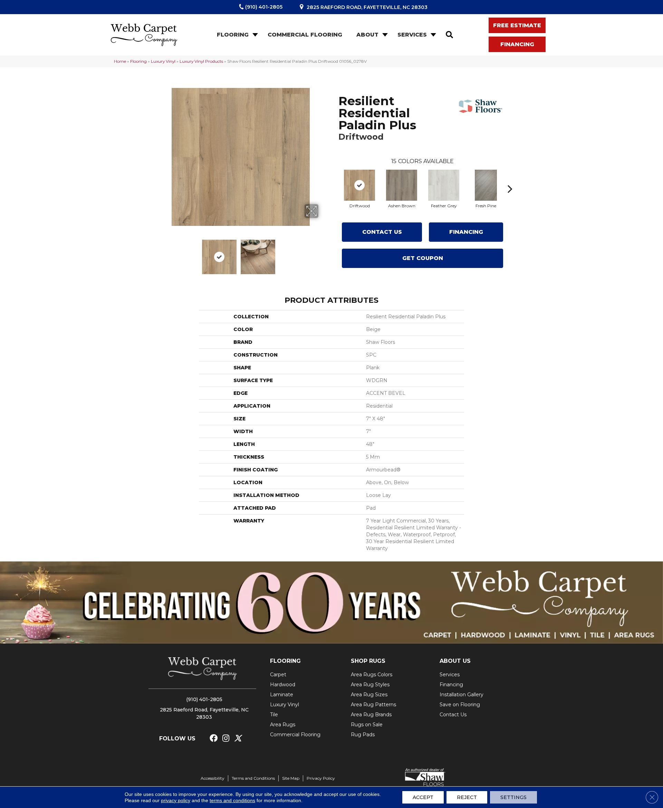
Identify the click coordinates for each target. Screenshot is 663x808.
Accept (423, 797)
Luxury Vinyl (163, 61)
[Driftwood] (359, 185)
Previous (158, 253)
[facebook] (214, 738)
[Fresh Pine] (486, 185)
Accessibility (212, 778)
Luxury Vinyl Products (201, 61)
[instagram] (225, 738)
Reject (467, 797)
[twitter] (238, 738)
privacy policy (175, 800)
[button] (254, 35)
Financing (466, 232)
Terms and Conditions (253, 778)
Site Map (290, 778)
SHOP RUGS (368, 661)
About (367, 34)
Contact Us (382, 232)
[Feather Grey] (443, 185)
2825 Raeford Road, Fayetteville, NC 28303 (367, 7)
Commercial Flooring (305, 34)
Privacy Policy (321, 778)
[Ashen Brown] (401, 185)
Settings (513, 797)
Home (120, 61)
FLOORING (285, 661)
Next (322, 253)
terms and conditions (232, 800)
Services (412, 34)
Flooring (233, 34)
